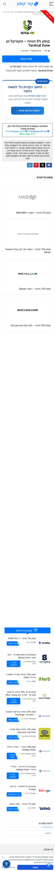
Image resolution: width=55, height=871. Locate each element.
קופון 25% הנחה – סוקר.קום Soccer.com (31, 325)
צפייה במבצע (14, 663)
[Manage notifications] (48, 865)
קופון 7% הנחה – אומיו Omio (22, 804)
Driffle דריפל (31, 642)
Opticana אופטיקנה (28, 736)
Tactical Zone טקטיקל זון (24, 12)
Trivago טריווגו (30, 793)
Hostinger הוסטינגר (28, 719)
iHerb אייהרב (31, 681)
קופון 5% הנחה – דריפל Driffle (22, 638)
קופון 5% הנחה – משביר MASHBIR (33, 212)
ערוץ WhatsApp (27, 134)
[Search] (4, 4)
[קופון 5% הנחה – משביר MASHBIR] (27, 197)
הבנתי (35, 867)
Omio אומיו (32, 808)
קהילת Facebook (38, 131)
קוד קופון (49, 12)
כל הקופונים (40, 12)
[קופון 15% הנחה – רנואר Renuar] (27, 274)
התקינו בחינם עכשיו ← (28, 110)
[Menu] (51, 4)
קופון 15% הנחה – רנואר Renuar (35, 288)
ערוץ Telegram (17, 131)
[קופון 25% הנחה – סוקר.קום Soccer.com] (27, 310)
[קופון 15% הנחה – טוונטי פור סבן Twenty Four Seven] (27, 234)
